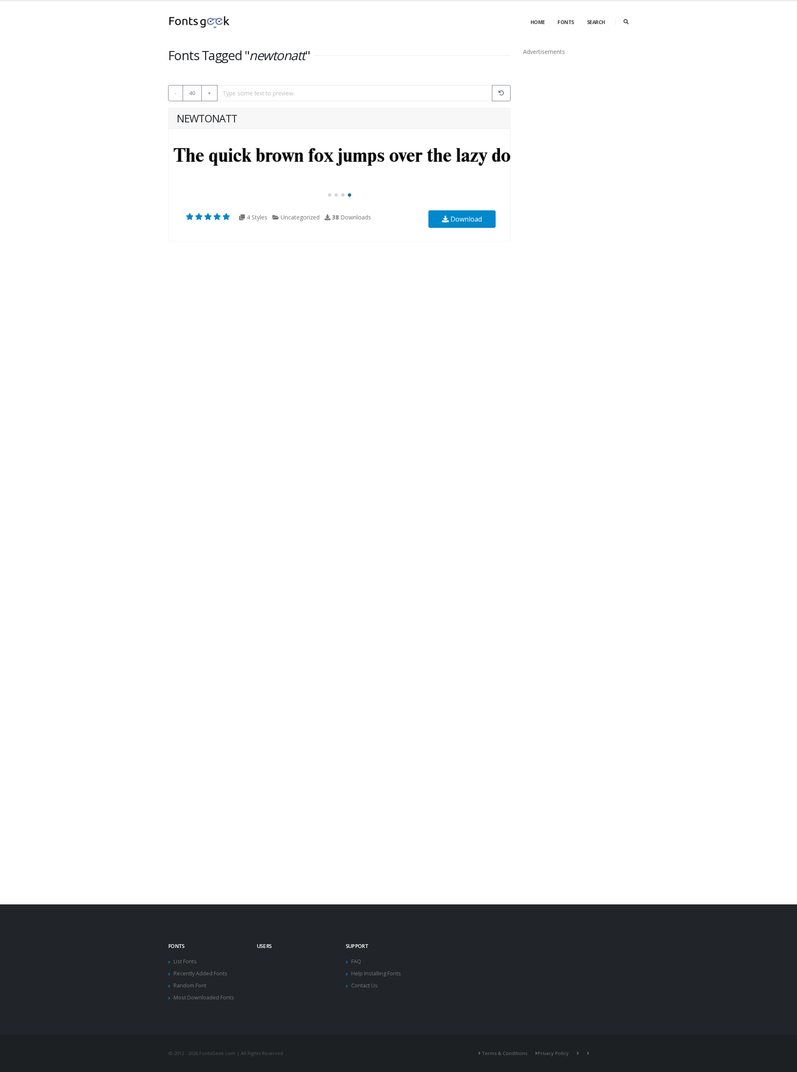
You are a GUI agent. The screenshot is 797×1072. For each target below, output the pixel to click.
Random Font (190, 985)
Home (538, 22)
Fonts (565, 22)
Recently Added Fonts (200, 973)
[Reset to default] (501, 93)
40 (192, 93)
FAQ (356, 961)
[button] (329, 195)
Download (465, 219)
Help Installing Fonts (376, 973)
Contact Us (364, 985)
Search (596, 22)
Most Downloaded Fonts (204, 997)
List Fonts (185, 961)
